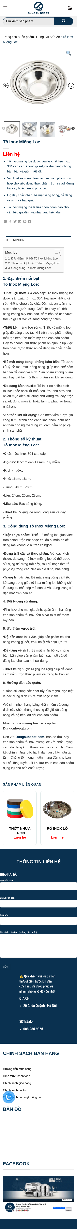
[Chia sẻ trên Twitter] (15, 221)
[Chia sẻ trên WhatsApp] (5, 221)
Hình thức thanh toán (16, 1076)
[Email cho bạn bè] (19, 221)
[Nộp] (63, 21)
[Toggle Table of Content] (55, 252)
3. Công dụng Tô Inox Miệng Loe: (29, 268)
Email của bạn (7, 898)
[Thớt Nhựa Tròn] (19, 808)
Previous (4, 128)
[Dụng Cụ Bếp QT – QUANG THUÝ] (38, 8)
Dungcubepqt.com (30, 737)
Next (73, 128)
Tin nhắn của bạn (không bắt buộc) (18, 932)
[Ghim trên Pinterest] (24, 221)
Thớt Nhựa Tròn (20, 831)
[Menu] (5, 8)
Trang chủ (10, 37)
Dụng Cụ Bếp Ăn (48, 37)
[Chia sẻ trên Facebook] (10, 221)
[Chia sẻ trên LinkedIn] (29, 221)
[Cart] (71, 8)
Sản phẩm (26, 37)
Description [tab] (15, 240)
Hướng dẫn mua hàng (17, 1069)
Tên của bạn (6, 880)
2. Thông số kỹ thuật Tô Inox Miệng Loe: (34, 263)
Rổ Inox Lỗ (57, 828)
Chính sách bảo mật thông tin (22, 1097)
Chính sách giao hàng (17, 1083)
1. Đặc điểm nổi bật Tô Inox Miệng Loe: (33, 258)
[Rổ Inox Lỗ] (57, 808)
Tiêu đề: (4, 915)
